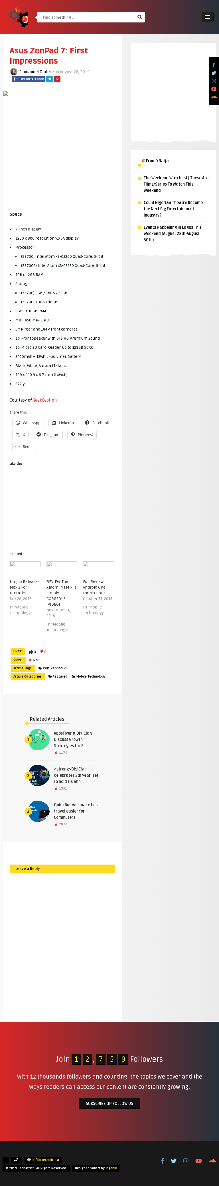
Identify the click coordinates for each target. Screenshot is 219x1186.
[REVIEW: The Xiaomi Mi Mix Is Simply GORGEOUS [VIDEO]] (62, 570)
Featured (60, 676)
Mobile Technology (91, 676)
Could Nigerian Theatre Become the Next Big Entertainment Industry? (173, 209)
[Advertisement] (173, 90)
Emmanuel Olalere (36, 72)
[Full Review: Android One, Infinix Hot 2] (98, 570)
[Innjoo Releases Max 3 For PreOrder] (25, 570)
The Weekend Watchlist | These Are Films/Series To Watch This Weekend (176, 184)
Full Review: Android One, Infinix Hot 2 (94, 587)
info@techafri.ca (46, 1160)
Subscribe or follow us (109, 1103)
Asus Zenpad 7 (54, 668)
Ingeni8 (111, 1168)
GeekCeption (45, 400)
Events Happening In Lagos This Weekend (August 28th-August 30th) (173, 233)
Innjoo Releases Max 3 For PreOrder (25, 587)
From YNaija (157, 161)
